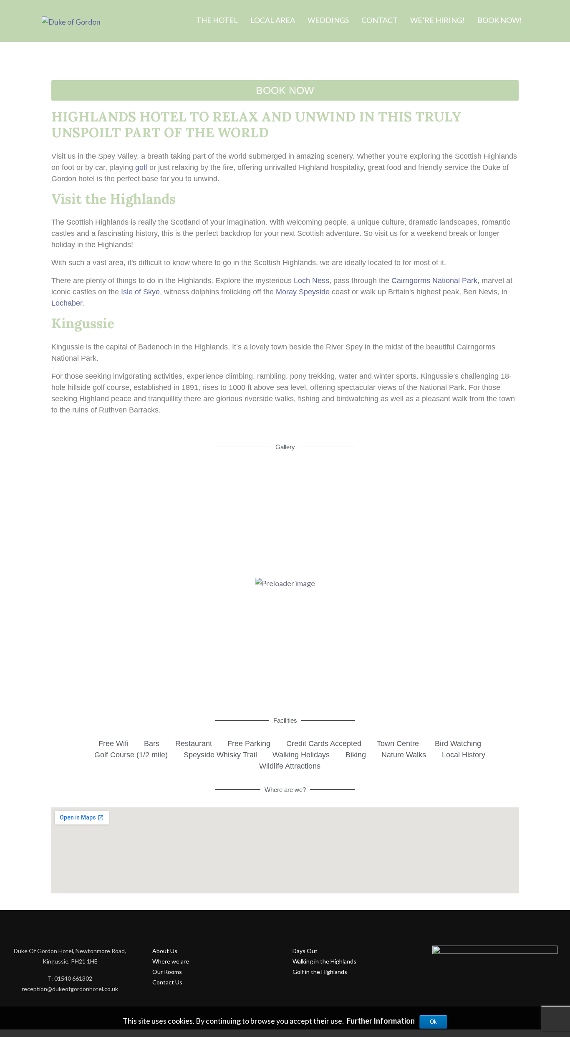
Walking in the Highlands (324, 961)
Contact (379, 20)
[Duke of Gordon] (71, 22)
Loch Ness (311, 280)
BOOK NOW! (499, 20)
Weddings (328, 20)
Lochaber (66, 303)
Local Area (272, 20)
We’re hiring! (437, 20)
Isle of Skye (140, 292)
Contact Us (167, 982)
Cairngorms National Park (434, 280)
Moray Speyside (303, 292)
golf (141, 167)
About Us (164, 950)
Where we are (170, 961)
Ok (433, 1022)
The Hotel (217, 20)
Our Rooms (167, 971)
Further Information (381, 1020)
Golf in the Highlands (320, 971)
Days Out (305, 950)
